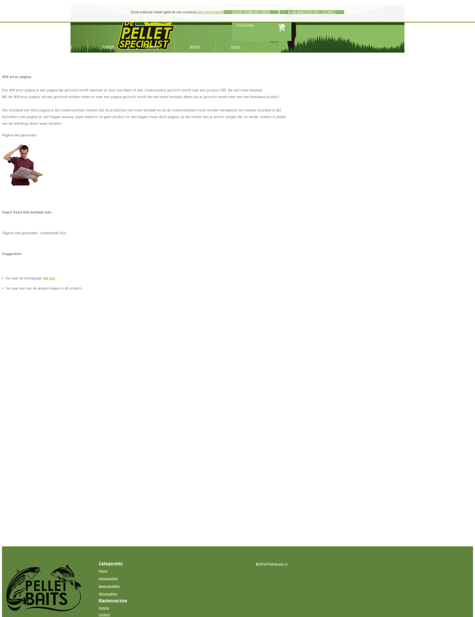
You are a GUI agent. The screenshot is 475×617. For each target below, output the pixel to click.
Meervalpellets (109, 586)
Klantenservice (113, 600)
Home (103, 571)
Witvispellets (108, 594)
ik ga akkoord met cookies (311, 12)
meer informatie (208, 12)
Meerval (152, 47)
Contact (104, 615)
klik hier (49, 278)
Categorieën (110, 563)
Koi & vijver (62, 47)
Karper (108, 47)
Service (104, 608)
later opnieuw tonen (251, 12)
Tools (235, 47)
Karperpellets (108, 578)
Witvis (195, 47)
